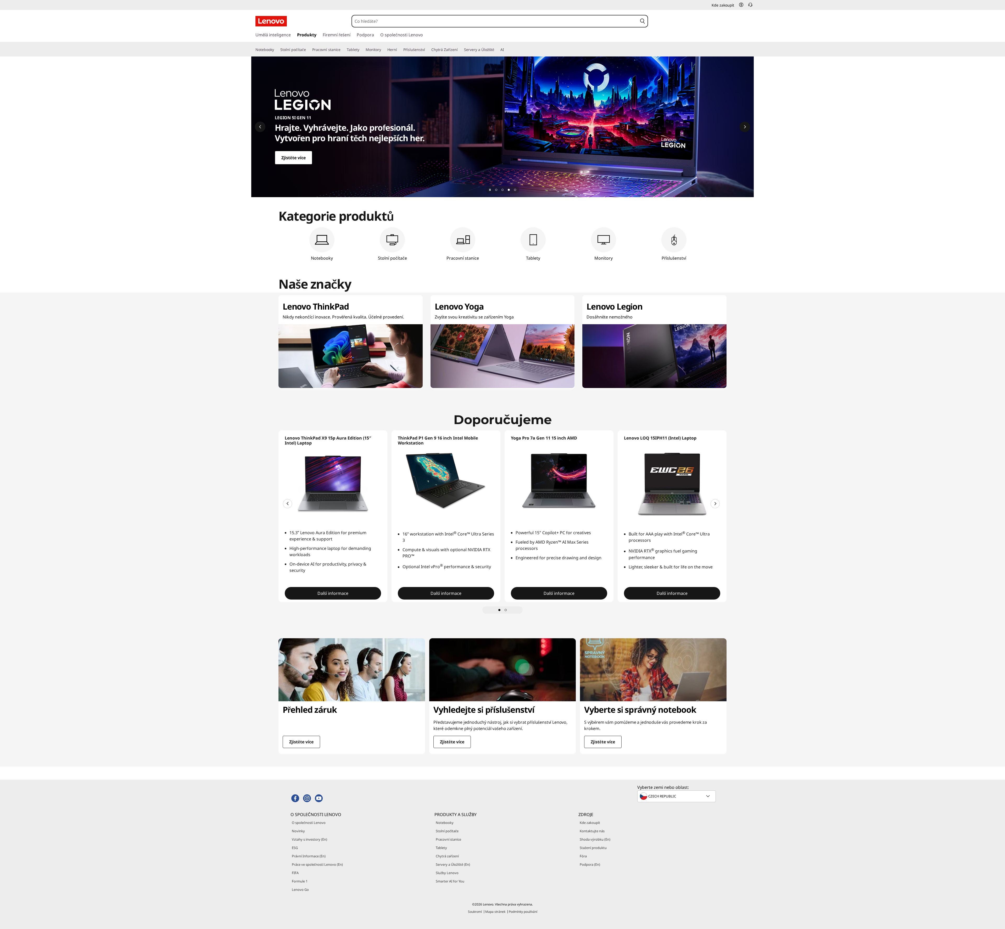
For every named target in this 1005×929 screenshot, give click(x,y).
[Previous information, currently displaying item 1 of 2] (287, 503)
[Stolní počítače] (308, 49)
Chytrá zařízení (447, 856)
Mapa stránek (495, 911)
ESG (295, 847)
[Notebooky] (276, 49)
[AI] (506, 49)
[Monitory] (383, 49)
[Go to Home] (271, 21)
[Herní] (399, 49)
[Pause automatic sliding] (490, 190)
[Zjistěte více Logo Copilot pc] (502, 126)
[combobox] (494, 21)
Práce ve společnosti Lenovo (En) (317, 864)
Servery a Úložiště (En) (453, 864)
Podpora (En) (590, 864)
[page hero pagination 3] (509, 190)
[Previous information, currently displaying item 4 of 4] (260, 127)
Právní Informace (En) (309, 856)
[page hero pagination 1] (496, 190)
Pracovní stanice (448, 839)
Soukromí (475, 911)
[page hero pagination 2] (502, 190)
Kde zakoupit (590, 822)
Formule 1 (300, 881)
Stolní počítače (447, 831)
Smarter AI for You (450, 881)
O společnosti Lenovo (309, 822)
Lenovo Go (300, 889)
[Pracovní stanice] (342, 49)
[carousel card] (351, 696)
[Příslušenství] (427, 49)
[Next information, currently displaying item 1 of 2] (715, 503)
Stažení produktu (593, 847)
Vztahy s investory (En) (309, 839)
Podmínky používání (523, 911)
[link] (750, 6)
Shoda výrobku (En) (595, 839)
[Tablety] (361, 49)
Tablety (441, 847)
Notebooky (445, 822)
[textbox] (677, 796)
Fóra (583, 856)
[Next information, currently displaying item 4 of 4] (745, 127)
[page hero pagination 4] (515, 190)
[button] (741, 5)
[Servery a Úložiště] (496, 49)
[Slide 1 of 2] (499, 610)
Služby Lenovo (447, 872)
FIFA (295, 872)
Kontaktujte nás (592, 831)
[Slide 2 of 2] (505, 610)
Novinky (298, 831)
